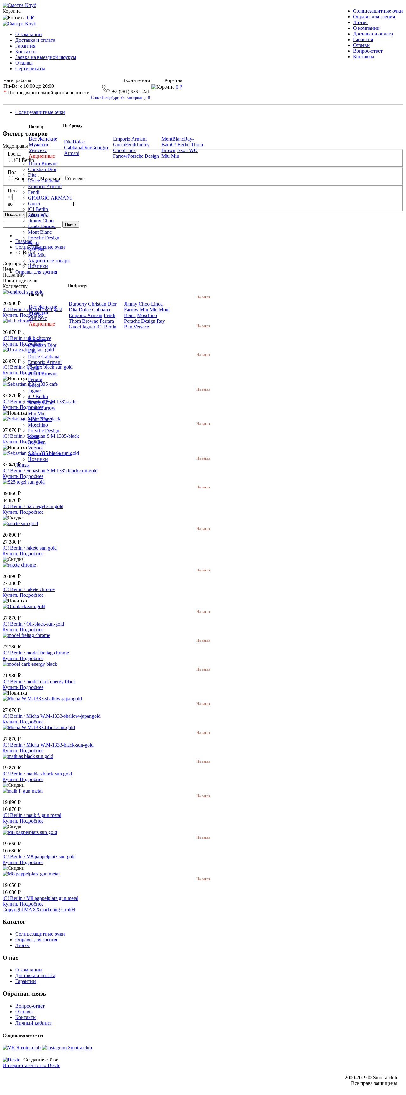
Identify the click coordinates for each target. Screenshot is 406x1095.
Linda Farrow (124, 153)
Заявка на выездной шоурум (45, 57)
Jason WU (187, 150)
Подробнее (31, 476)
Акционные (42, 156)
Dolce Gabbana (74, 144)
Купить (11, 476)
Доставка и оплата (35, 40)
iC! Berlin (180, 144)
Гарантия (25, 45)
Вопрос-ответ (30, 1006)
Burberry (78, 304)
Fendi (130, 144)
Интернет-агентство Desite (31, 1065)
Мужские (39, 144)
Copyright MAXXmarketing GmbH (39, 909)
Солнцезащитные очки (40, 934)
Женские (47, 139)
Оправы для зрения (36, 939)
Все (33, 139)
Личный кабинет (33, 1023)
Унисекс (38, 150)
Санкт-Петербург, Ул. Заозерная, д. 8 (120, 97)
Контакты (25, 51)
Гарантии (25, 981)
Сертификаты (30, 68)
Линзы (22, 945)
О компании (28, 34)
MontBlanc (172, 139)
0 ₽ (30, 17)
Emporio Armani (130, 139)
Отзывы (24, 63)
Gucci (119, 144)
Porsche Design (143, 156)
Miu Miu (170, 156)
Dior (86, 147)
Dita (68, 141)
